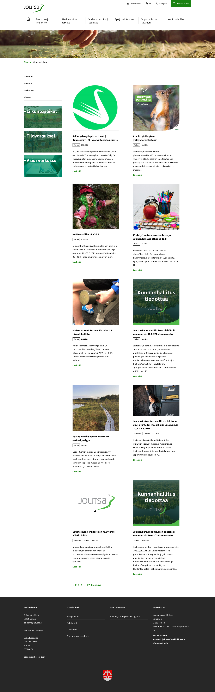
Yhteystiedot (136, 3)
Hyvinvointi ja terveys (69, 20)
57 (88, 584)
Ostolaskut (72, 622)
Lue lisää (77, 171)
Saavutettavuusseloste (78, 635)
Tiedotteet (137, 433)
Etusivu (27, 61)
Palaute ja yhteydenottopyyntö (125, 616)
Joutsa (33, 8)
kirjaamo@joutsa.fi (33, 622)
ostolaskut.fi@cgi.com (34, 656)
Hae (174, 3)
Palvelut (28, 83)
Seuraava (96, 584)
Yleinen (76, 145)
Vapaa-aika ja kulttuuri (149, 20)
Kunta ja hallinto (177, 19)
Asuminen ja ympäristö (42, 20)
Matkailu (28, 76)
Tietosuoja (72, 629)
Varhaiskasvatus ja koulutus (98, 20)
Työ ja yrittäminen (125, 19)
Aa (150, 3)
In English (163, 3)
